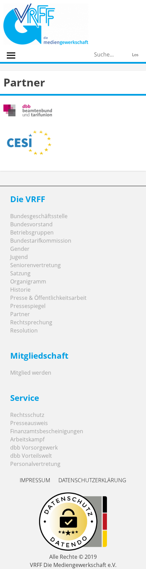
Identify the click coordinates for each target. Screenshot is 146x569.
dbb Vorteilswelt (31, 455)
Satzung (20, 273)
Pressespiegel (27, 306)
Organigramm (28, 281)
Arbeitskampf (27, 439)
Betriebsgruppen (32, 232)
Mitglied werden (30, 372)
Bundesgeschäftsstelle (39, 216)
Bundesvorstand (31, 224)
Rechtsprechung (31, 322)
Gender (20, 249)
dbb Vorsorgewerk (34, 447)
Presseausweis (29, 423)
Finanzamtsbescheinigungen (46, 431)
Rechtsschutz (27, 415)
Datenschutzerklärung (92, 480)
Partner (20, 314)
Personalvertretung (35, 464)
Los (135, 55)
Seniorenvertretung (35, 265)
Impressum (35, 480)
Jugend (19, 257)
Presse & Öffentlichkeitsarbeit (48, 298)
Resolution (24, 330)
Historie (20, 289)
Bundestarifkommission (40, 240)
